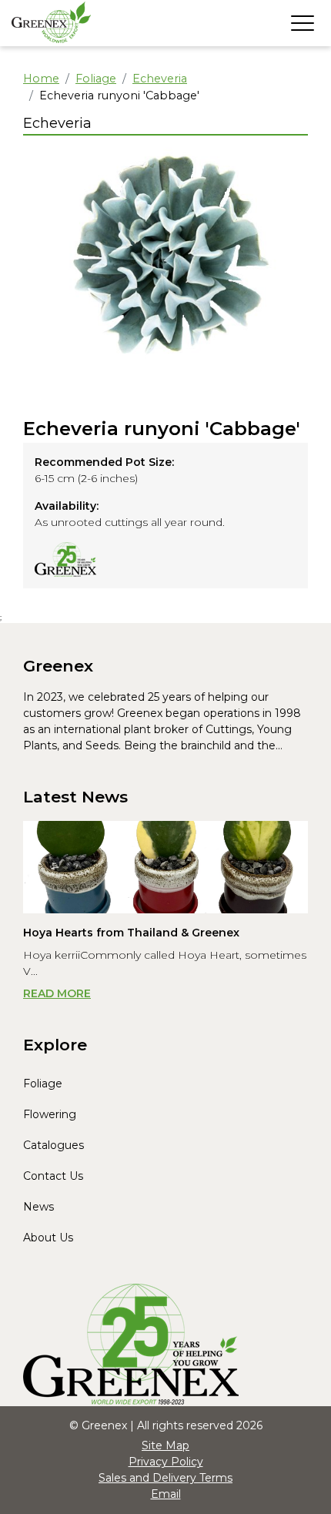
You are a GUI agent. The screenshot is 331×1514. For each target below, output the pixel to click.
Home (41, 78)
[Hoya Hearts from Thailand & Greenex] (165, 867)
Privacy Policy (166, 1462)
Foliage (95, 78)
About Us (48, 1237)
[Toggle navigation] (302, 23)
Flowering (49, 1114)
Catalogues (53, 1145)
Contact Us (53, 1176)
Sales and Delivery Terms (165, 1478)
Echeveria (159, 78)
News (38, 1207)
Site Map (165, 1445)
